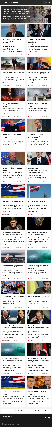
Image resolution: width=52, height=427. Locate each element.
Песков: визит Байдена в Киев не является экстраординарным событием (11, 41)
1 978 (23, 247)
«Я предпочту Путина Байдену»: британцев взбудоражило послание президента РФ (38, 41)
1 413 (23, 181)
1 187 (48, 340)
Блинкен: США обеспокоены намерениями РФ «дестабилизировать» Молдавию (37, 168)
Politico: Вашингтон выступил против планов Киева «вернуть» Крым (13, 297)
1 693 (48, 373)
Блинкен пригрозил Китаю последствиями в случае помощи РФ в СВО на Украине (38, 136)
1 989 (48, 214)
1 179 (23, 116)
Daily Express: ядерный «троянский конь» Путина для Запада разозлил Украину (12, 105)
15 (32, 410)
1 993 (48, 247)
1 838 (23, 406)
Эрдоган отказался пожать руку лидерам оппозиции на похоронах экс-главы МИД (39, 360)
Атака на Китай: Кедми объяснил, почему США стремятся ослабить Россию (11, 136)
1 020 (48, 181)
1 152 (48, 116)
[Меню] (2, 2)
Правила (21, 418)
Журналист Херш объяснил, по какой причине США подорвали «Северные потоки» (12, 327)
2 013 (23, 373)
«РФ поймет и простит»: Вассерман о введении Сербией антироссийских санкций (12, 168)
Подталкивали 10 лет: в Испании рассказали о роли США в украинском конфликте (13, 201)
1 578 (48, 149)
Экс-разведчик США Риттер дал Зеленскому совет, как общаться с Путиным (12, 234)
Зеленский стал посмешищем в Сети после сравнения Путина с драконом (38, 297)
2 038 (48, 307)
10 (15, 410)
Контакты (9, 418)
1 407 (23, 85)
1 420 (23, 340)
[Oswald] (3, 54)
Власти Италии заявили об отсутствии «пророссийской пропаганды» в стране (38, 105)
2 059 (23, 149)
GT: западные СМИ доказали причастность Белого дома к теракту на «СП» (12, 360)
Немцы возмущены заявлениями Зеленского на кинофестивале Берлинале (37, 234)
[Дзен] (49, 417)
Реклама (3, 418)
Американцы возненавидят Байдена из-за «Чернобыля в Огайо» (12, 266)
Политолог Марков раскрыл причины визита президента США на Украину (38, 73)
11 (18, 410)
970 (23, 307)
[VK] (45, 417)
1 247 (23, 214)
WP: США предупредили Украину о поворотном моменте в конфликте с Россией (12, 393)
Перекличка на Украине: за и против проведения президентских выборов (16, 10)
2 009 (23, 278)
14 (28, 410)
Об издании (15, 418)
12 (21, 410)
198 (45, 410)
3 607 (48, 54)
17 (38, 410)
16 (35, 410)
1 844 (48, 85)
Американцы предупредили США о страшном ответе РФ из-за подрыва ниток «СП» (38, 267)
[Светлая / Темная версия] (45, 2)
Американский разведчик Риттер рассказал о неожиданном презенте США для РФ (38, 393)
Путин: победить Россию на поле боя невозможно (13, 73)
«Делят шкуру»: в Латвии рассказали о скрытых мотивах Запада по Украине (38, 201)
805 (23, 54)
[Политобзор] (11, 2)
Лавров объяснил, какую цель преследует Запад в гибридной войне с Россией (38, 327)
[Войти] (49, 2)
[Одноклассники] (42, 417)
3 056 (48, 406)
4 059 (48, 278)
